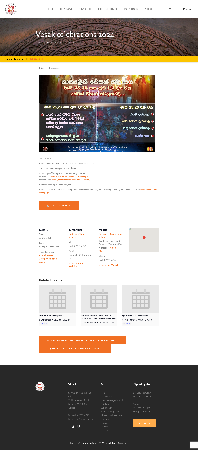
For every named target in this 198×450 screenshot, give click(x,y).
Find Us (104, 430)
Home (38, 42)
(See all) (45, 323)
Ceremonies (45, 258)
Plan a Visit (106, 419)
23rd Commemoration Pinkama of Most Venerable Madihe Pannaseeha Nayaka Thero (98, 317)
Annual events (46, 255)
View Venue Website (109, 265)
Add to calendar (59, 206)
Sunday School (108, 407)
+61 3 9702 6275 (80, 415)
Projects (104, 422)
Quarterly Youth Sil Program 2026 (52, 316)
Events (46, 42)
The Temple (106, 396)
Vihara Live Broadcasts (112, 415)
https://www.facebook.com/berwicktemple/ (71, 179)
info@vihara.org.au (84, 419)
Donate (104, 426)
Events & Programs (110, 411)
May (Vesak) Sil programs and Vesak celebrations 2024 (82, 340)
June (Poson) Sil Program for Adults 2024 (75, 349)
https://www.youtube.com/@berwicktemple (69, 176)
